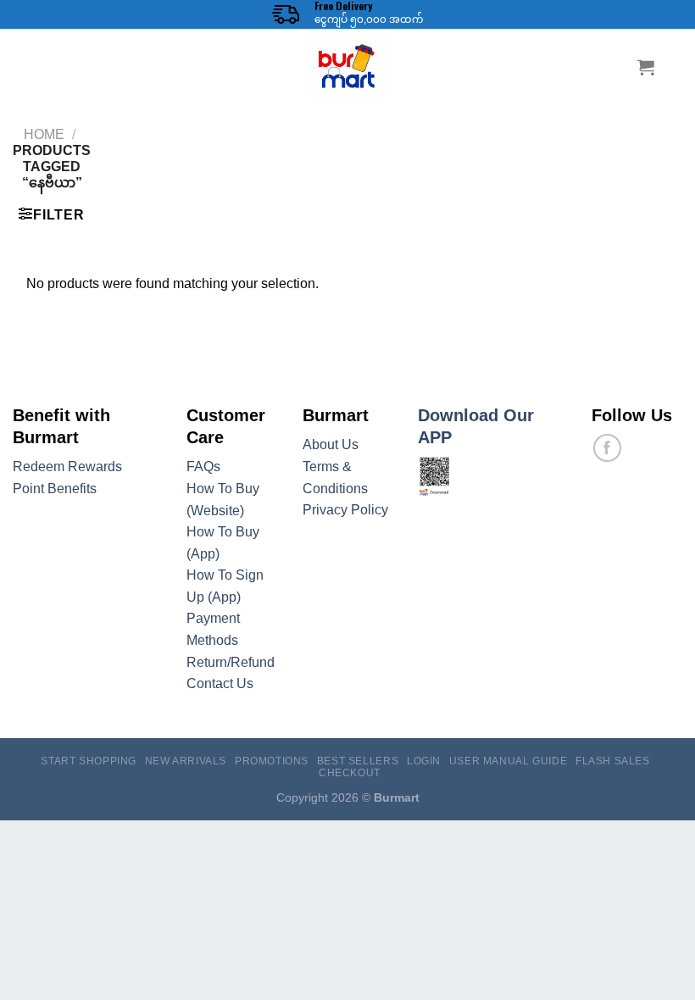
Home (44, 134)
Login (424, 761)
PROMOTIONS (272, 761)
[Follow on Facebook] (607, 448)
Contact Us (219, 683)
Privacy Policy (345, 510)
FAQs (203, 466)
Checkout (350, 773)
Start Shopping (88, 761)
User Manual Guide (508, 761)
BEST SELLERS (357, 761)
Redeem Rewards (67, 466)
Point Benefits (55, 488)
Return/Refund (230, 662)
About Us (331, 444)
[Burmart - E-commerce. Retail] (347, 67)
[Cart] (645, 67)
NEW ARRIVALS (185, 761)
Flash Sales (612, 761)
